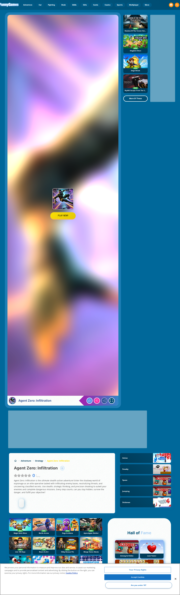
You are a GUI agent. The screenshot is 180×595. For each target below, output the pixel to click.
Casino (108, 5)
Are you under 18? (138, 585)
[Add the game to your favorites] (62, 468)
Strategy (39, 460)
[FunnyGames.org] (15, 460)
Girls (85, 5)
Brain (63, 5)
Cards (95, 5)
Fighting (51, 5)
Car (40, 5)
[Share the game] (104, 401)
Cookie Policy (72, 573)
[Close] (175, 579)
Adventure (27, 5)
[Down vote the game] (97, 401)
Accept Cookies (137, 577)
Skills (74, 5)
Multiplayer (134, 5)
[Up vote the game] (89, 401)
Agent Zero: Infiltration (58, 460)
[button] (171, 5)
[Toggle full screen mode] (112, 401)
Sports (120, 5)
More (147, 5)
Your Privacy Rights (137, 570)
